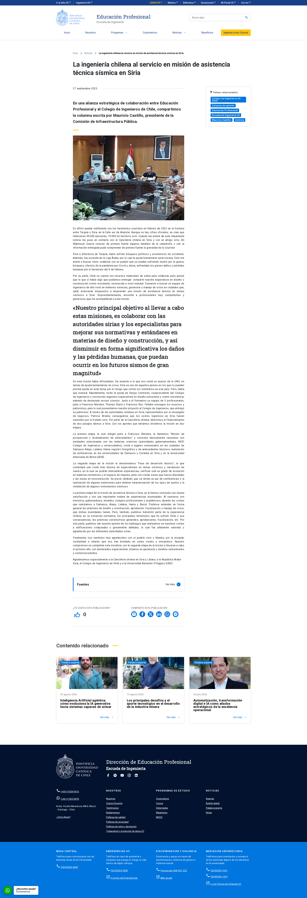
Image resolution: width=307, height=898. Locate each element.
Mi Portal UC (227, 2)
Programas (119, 32)
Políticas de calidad (115, 817)
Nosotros (90, 32)
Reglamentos (113, 812)
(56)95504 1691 (219, 870)
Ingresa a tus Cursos (236, 32)
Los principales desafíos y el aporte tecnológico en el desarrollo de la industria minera (153, 703)
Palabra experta (70, 662)
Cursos (159, 803)
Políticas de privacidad (117, 822)
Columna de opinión (223, 105)
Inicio (67, 32)
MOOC (159, 817)
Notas (209, 812)
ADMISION (155, 2)
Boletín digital (213, 803)
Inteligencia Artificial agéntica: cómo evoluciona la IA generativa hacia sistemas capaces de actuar (85, 703)
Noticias (179, 32)
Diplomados (162, 808)
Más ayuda (166, 878)
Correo (245, 2)
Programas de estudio (173, 790)
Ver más (107, 717)
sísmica (239, 120)
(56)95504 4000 (69, 867)
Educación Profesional (123, 16)
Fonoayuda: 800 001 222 (174, 870)
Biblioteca (188, 2)
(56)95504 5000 (119, 870)
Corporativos (150, 32)
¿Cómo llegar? (63, 817)
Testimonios (112, 808)
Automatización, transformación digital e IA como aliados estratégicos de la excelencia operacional (217, 705)
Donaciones (207, 2)
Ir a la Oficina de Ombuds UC (225, 884)
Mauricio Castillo (221, 120)
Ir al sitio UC (62, 2)
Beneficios (207, 32)
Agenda (210, 798)
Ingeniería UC (83, 2)
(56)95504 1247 (219, 877)
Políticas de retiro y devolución (121, 826)
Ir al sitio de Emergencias (124, 878)
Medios (172, 2)
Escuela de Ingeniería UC (226, 115)
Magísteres (161, 812)
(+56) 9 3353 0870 (70, 799)
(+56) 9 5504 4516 (70, 791)
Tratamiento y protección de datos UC (125, 831)
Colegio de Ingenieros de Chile (226, 99)
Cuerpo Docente (114, 803)
